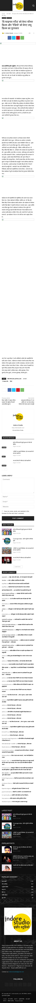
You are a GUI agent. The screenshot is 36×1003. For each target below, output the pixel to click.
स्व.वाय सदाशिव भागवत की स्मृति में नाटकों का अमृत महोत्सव (21, 664)
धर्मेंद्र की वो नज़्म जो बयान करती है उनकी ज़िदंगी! (18, 583)
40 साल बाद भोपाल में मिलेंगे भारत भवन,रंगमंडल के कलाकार (20, 678)
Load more (17, 566)
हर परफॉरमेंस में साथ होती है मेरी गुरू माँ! (22, 590)
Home (3, 13)
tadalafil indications (7, 630)
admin (4, 609)
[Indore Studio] (3, 33)
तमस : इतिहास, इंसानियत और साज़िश (16, 580)
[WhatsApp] (22, 38)
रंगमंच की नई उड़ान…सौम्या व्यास (14, 705)
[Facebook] (9, 38)
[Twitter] (14, 38)
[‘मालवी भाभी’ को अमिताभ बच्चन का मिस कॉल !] (7, 867)
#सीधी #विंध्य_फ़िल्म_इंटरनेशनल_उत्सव (14, 378)
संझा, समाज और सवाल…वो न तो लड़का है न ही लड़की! (20, 577)
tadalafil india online (8, 645)
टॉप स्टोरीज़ (9, 18)
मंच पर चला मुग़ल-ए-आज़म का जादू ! (20, 801)
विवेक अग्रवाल (5, 667)
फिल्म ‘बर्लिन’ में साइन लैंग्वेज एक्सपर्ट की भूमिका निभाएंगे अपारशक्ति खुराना (9, 402)
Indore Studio (9, 33)
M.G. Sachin (5, 773)
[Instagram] (11, 984)
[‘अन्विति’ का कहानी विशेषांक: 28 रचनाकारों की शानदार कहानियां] (7, 454)
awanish (4, 577)
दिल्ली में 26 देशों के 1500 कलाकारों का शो (22, 792)
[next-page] (6, 469)
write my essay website (8, 635)
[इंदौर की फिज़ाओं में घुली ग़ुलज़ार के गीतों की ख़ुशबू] (7, 445)
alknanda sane (6, 672)
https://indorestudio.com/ (18, 427)
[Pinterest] (18, 38)
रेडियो (11, 381)
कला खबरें (9, 13)
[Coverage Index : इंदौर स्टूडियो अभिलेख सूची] (7, 541)
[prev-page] (3, 469)
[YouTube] (29, 984)
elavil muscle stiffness (8, 593)
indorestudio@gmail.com (16, 972)
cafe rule (4, 721)
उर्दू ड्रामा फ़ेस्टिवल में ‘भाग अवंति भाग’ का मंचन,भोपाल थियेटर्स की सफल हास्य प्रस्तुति (26, 402)
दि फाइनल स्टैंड (5, 381)
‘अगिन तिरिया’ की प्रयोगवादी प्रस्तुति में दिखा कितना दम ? (19, 711)
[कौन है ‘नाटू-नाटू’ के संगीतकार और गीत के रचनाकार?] (7, 849)
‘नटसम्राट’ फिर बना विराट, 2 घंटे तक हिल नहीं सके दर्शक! (19, 661)
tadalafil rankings (7, 619)
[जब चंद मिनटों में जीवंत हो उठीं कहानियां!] (7, 463)
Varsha (4, 580)
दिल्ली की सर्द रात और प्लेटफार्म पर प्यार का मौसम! (19, 587)
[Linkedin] (16, 984)
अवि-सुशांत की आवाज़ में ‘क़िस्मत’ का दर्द (20, 788)
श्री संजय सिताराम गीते (7, 590)
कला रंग (3, 456)
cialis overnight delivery (9, 624)
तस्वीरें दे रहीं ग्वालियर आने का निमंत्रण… (20, 795)
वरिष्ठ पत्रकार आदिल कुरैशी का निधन (18, 798)
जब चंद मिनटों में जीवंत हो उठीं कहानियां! (22, 460)
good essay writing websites (10, 640)
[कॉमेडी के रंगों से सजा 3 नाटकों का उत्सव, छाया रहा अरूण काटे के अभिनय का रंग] (7, 858)
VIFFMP (25, 378)
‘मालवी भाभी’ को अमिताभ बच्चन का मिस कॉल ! (23, 865)
